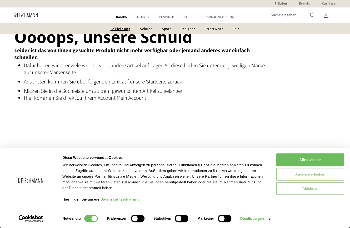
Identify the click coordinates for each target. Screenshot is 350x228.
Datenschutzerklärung (120, 199)
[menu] (175, 17)
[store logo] (24, 15)
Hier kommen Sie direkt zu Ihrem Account (70, 98)
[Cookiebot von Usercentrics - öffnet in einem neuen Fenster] (31, 218)
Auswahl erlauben (310, 174)
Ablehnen (310, 189)
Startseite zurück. (164, 82)
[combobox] (291, 15)
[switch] (138, 219)
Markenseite (63, 72)
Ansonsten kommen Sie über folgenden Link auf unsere (85, 82)
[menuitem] (121, 17)
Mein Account (131, 98)
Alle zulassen (310, 160)
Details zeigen (252, 219)
